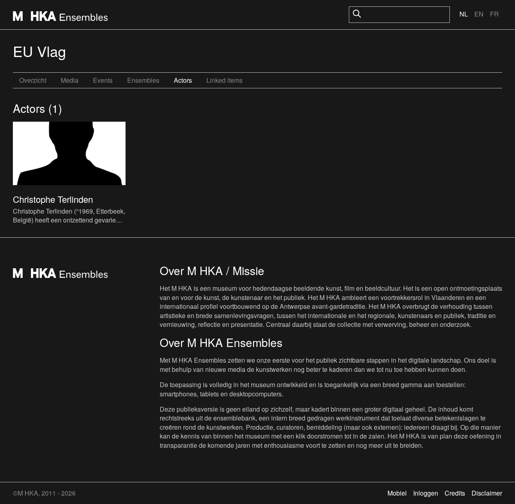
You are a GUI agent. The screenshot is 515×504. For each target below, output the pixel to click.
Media (69, 80)
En (479, 13)
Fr (494, 13)
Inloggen (425, 493)
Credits (455, 493)
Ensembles (143, 80)
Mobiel (397, 493)
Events (103, 80)
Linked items (224, 80)
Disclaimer (487, 493)
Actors (183, 80)
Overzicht (32, 80)
